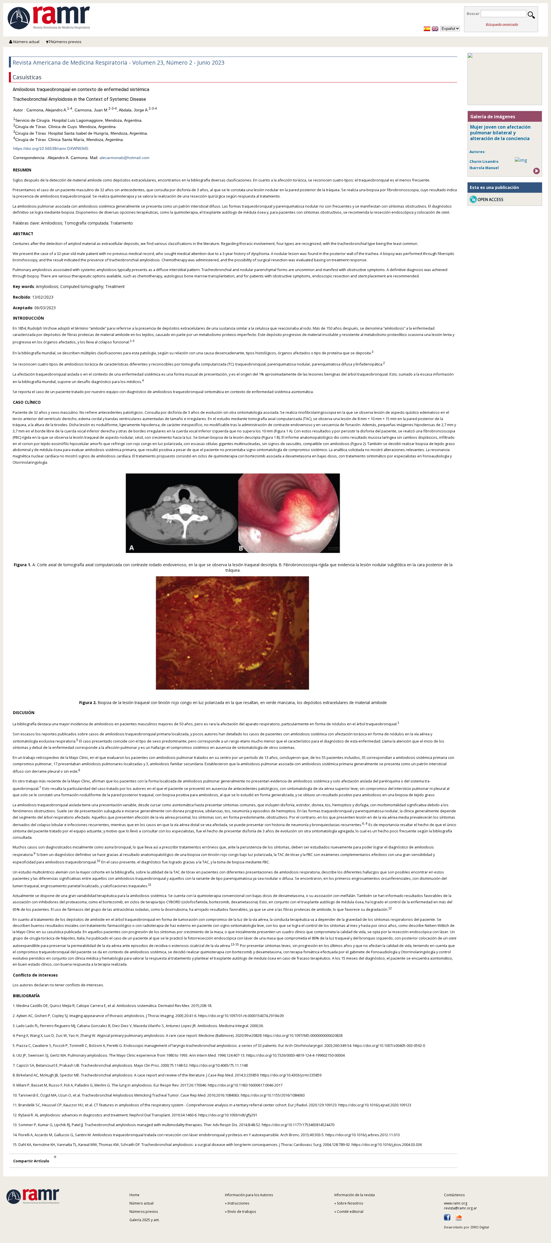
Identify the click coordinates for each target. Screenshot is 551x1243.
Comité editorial (350, 1211)
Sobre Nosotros (350, 1203)
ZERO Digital (479, 1227)
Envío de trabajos (242, 1211)
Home (134, 1194)
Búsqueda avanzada (502, 24)
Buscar (473, 13)
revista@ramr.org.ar (460, 1208)
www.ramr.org (455, 1203)
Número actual (25, 41)
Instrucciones (238, 1203)
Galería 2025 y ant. (144, 1219)
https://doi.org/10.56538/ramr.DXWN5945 (50, 148)
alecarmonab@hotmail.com (125, 157)
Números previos (66, 41)
